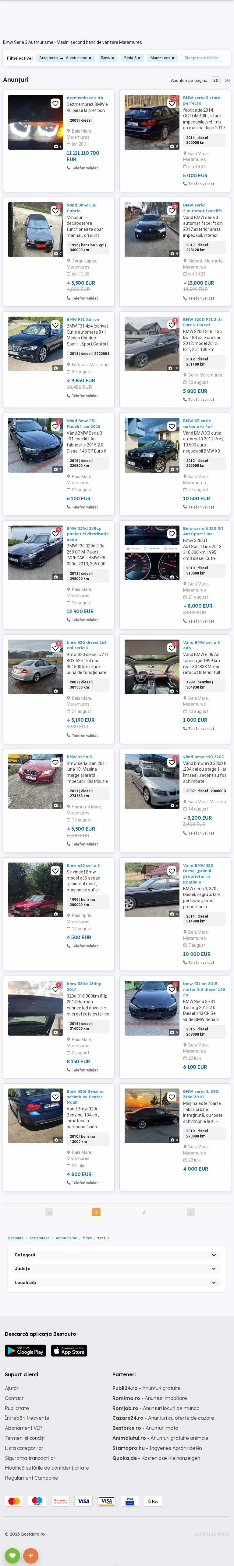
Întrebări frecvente (27, 1418)
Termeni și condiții (25, 1438)
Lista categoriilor (24, 1448)
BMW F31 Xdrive (83, 319)
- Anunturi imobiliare (149, 1398)
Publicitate (17, 1408)
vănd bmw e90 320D (204, 756)
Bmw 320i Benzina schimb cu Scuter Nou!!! (85, 1097)
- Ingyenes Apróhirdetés (157, 1448)
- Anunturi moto (145, 1428)
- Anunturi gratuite (146, 1388)
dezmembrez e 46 (85, 97)
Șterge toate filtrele (201, 58)
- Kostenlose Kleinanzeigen (156, 1458)
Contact (14, 1398)
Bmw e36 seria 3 (83, 865)
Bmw (105, 58)
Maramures (160, 58)
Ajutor (12, 1388)
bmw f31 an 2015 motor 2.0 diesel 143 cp (204, 989)
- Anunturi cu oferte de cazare (163, 1418)
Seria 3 (130, 58)
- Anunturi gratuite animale (160, 1438)
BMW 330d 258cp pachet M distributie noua (88, 534)
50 (227, 80)
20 (215, 80)
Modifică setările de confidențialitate (47, 1468)
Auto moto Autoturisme (63, 58)
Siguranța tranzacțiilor (30, 1458)
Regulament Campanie (31, 1478)
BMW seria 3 (79, 756)
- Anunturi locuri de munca (156, 1408)
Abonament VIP (23, 1428)
